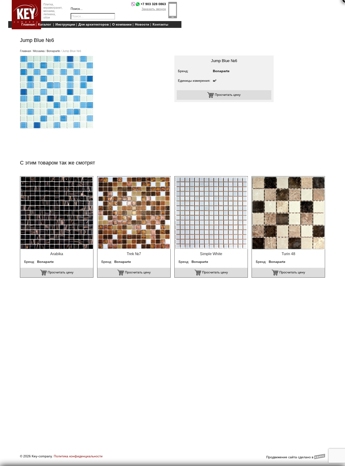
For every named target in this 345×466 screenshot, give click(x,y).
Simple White (211, 254)
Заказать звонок (154, 9)
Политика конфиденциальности (78, 456)
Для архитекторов (93, 24)
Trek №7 (134, 254)
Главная (28, 24)
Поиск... (77, 9)
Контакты (160, 24)
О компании (122, 24)
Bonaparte (53, 51)
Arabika (56, 254)
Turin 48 (288, 254)
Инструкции (65, 24)
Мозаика (39, 51)
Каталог (44, 24)
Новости (142, 24)
